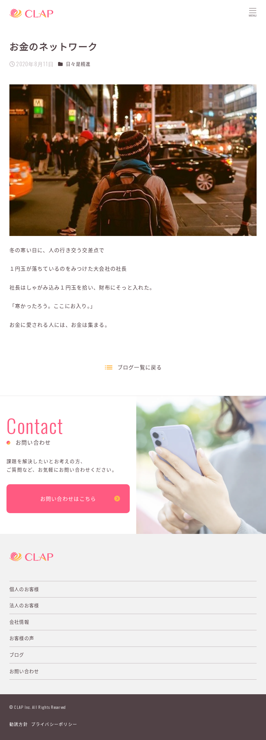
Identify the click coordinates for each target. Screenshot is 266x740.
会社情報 (19, 622)
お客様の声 (21, 638)
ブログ (16, 654)
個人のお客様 (24, 589)
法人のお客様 (24, 605)
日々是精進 (78, 64)
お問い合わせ (24, 671)
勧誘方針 (18, 724)
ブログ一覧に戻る (139, 367)
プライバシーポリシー (54, 724)
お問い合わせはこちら (68, 498)
